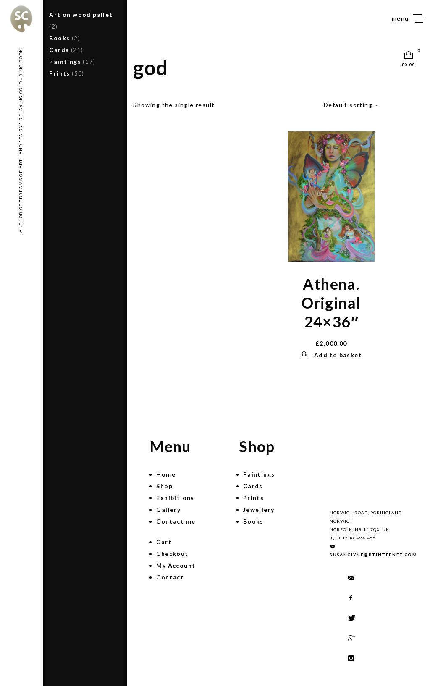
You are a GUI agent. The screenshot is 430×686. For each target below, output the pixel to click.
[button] (331, 355)
